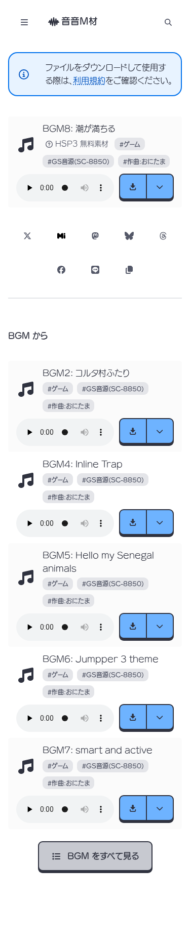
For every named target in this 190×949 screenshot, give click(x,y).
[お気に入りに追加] (26, 145)
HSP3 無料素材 (81, 143)
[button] (168, 22)
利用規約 (89, 80)
